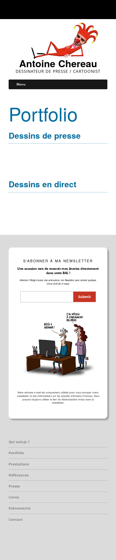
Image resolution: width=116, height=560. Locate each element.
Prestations (19, 464)
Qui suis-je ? (19, 441)
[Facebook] (42, 9)
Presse (14, 486)
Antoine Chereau (58, 63)
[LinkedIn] (63, 9)
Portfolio (16, 452)
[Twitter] (48, 9)
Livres (14, 497)
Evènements (19, 508)
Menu (21, 84)
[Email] (72, 9)
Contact (16, 519)
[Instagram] (55, 9)
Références (19, 475)
